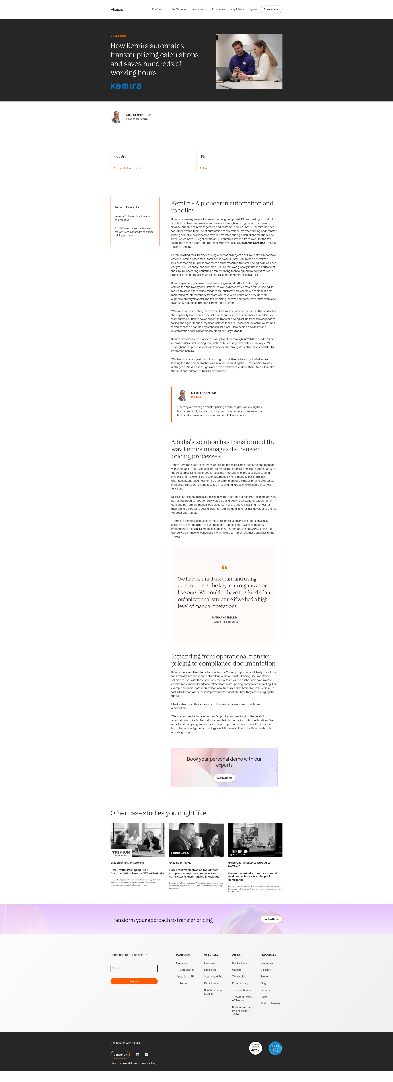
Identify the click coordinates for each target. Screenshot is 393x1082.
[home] (117, 9)
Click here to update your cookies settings (134, 1063)
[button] (159, 9)
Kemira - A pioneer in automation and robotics (133, 218)
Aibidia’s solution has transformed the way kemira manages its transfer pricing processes (135, 232)
